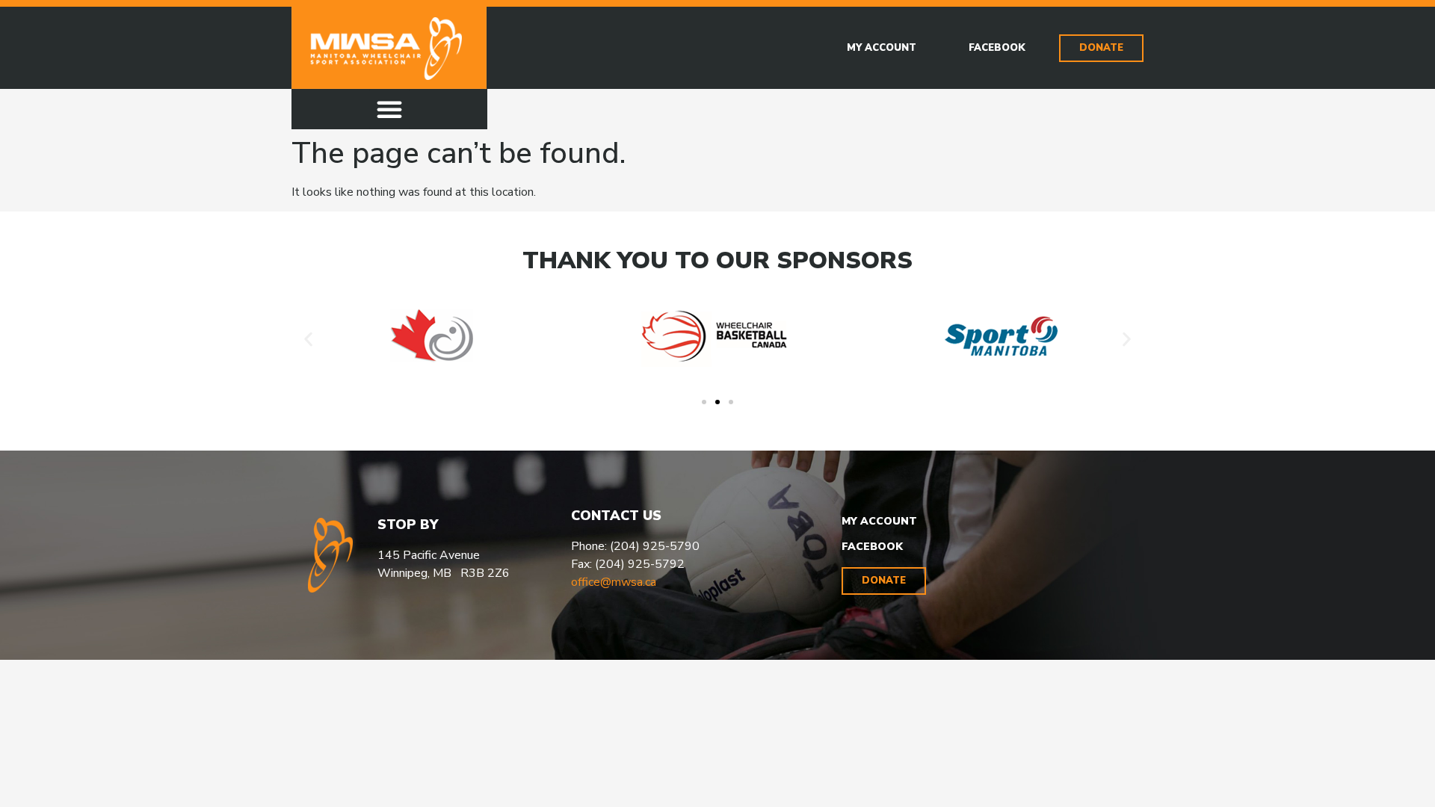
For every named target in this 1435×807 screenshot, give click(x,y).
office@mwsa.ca (613, 582)
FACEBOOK (872, 546)
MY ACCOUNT (879, 521)
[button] (389, 109)
